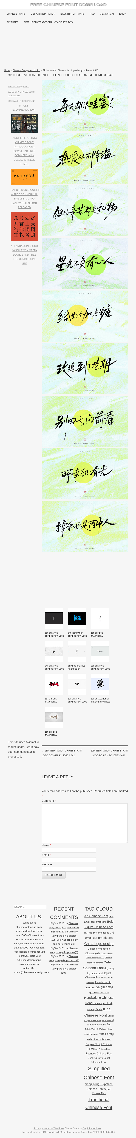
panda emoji (107, 1020)
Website (47, 864)
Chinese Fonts (16, 13)
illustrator (97, 1003)
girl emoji (107, 987)
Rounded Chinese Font (99, 1053)
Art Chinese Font (96, 916)
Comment (49, 800)
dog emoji (109, 968)
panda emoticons (96, 1024)
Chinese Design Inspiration (26, 70)
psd (96, 1034)
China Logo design (99, 944)
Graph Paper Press (92, 1128)
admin (26, 86)
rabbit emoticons (98, 1039)
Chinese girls (92, 953)
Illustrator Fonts (72, 13)
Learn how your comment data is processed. (23, 751)
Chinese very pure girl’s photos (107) (65, 968)
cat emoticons (103, 938)
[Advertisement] (68, 47)
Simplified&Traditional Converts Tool (49, 22)
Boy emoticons (101, 932)
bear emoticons (98, 922)
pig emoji (105, 1029)
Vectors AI (107, 13)
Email (46, 854)
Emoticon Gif (103, 982)
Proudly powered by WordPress (49, 1128)
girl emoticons (99, 992)
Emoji (122, 13)
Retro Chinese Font (101, 1049)
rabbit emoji (106, 1034)
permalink (29, 101)
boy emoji (88, 933)
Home (7, 70)
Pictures (12, 22)
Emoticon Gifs (92, 987)
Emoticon (90, 982)
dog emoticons (94, 973)
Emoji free (107, 977)
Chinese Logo (106, 953)
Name (46, 845)
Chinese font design (99, 948)
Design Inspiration (43, 13)
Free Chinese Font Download (68, 4)
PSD (92, 13)
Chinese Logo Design (95, 957)
